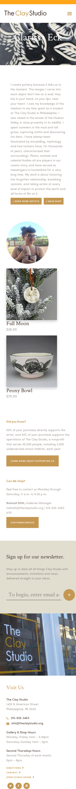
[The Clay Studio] (24, 13)
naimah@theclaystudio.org (24, 508)
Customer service (22, 522)
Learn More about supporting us (32, 460)
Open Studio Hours (18, 777)
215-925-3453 (20, 718)
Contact (12, 772)
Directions (13, 768)
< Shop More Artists (26, 201)
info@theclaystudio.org (27, 723)
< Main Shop (53, 201)
